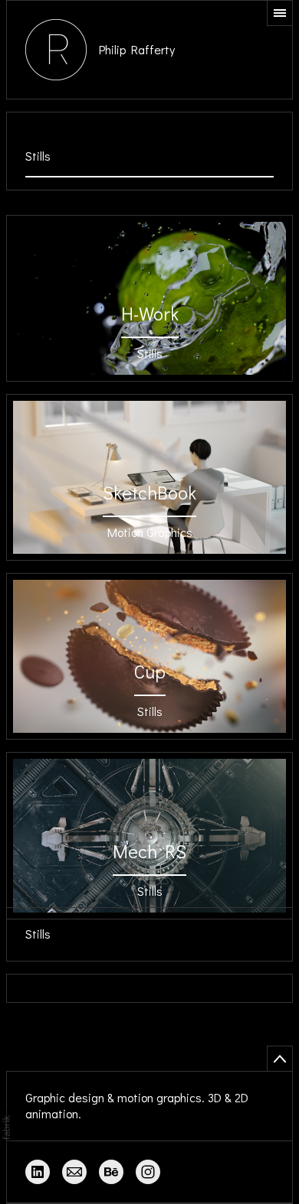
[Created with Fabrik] (6, 1127)
